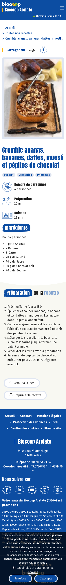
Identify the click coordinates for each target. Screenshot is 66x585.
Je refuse (20, 578)
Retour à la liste (23, 383)
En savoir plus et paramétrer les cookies (33, 569)
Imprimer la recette (28, 395)
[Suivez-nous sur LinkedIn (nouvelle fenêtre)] (19, 490)
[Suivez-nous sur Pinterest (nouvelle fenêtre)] (57, 490)
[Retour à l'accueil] (11, 4)
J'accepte (46, 578)
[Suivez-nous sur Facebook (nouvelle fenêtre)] (6, 490)
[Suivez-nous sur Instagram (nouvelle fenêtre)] (44, 490)
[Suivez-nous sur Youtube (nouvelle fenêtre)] (32, 490)
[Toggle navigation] (62, 9)
